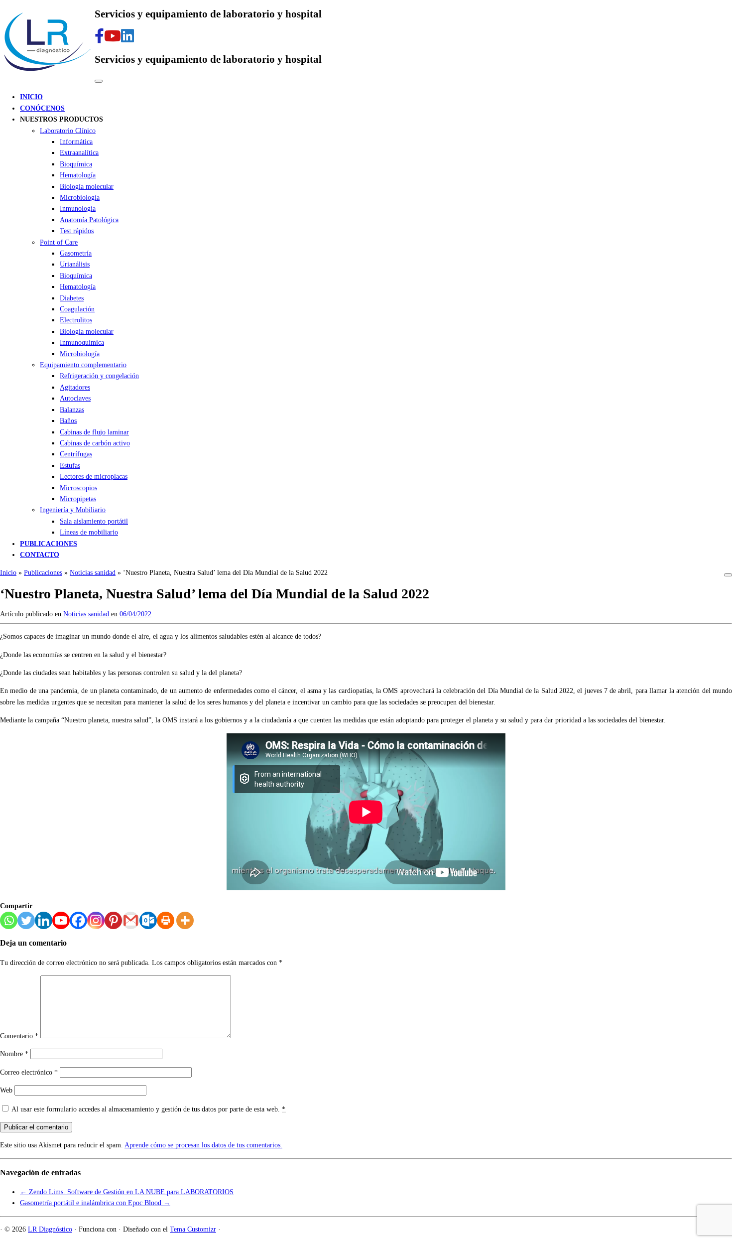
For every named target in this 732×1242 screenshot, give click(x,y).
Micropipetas (78, 499)
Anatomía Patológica (89, 220)
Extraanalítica (79, 152)
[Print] (165, 920)
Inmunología (78, 208)
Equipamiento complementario (83, 365)
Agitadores (75, 387)
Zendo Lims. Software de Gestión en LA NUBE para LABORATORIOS (127, 1192)
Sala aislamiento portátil (94, 521)
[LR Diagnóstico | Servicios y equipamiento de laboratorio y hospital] (47, 73)
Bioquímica (76, 164)
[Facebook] (78, 920)
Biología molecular (87, 186)
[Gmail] (130, 920)
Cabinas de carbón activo (95, 443)
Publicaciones (43, 572)
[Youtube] (61, 920)
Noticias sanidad (93, 572)
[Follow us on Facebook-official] (99, 36)
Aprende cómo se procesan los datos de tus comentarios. (203, 1145)
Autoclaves (75, 398)
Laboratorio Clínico (68, 131)
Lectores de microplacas (93, 476)
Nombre (14, 1054)
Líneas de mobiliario (89, 532)
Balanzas (72, 410)
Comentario (19, 1036)
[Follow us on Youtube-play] (112, 36)
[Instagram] (96, 920)
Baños (68, 420)
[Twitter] (26, 920)
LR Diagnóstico (50, 1229)
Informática (76, 141)
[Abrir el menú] (728, 574)
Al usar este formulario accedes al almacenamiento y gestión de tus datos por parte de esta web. (148, 1109)
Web (6, 1090)
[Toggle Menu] (99, 81)
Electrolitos (76, 320)
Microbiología (80, 197)
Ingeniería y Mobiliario (73, 510)
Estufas (70, 465)
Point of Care (59, 242)
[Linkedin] (43, 920)
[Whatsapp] (8, 920)
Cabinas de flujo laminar (94, 432)
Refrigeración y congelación (99, 376)
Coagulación (77, 309)
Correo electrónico (29, 1072)
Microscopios (78, 488)
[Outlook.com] (148, 920)
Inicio (8, 572)
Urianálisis (75, 264)
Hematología (78, 175)
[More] (185, 920)
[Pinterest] (113, 920)
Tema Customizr (193, 1229)
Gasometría (76, 253)
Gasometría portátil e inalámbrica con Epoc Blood (95, 1203)
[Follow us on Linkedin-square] (127, 36)
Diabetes (72, 298)
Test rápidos (77, 231)
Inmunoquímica (82, 342)
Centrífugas (76, 454)
